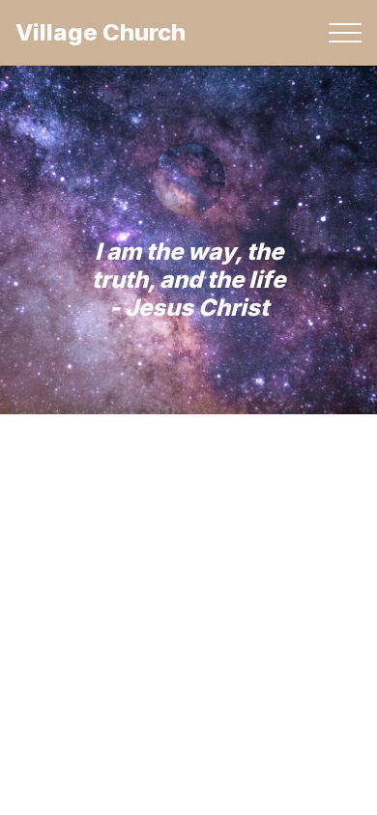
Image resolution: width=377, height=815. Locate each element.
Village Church (100, 32)
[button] (345, 32)
